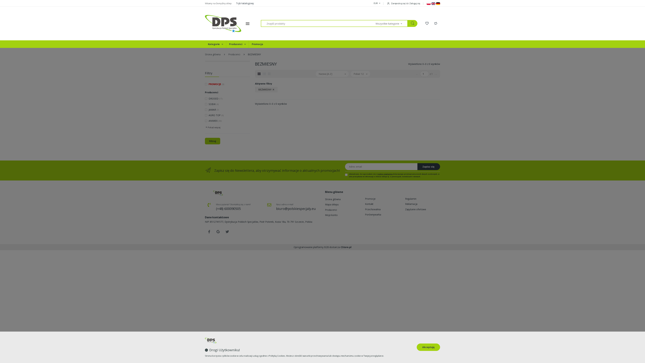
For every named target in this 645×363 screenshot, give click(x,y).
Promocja (257, 44)
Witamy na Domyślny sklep (218, 3)
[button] (377, 3)
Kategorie (214, 44)
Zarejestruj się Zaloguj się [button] (405, 3)
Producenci (236, 44)
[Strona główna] (217, 23)
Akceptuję (428, 347)
